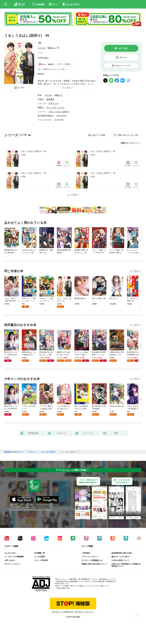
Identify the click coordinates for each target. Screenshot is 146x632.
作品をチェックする (123, 66)
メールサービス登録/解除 (14, 557)
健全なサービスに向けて (120, 557)
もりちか (42, 48)
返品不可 (41, 74)
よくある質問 (40, 557)
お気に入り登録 (98, 135)
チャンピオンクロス (55, 107)
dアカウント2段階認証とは (92, 560)
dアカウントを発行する (62, 612)
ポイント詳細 (63, 64)
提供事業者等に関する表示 (121, 553)
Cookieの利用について (120, 560)
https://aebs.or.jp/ (63, 588)
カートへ (123, 57)
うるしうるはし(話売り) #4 (102, 173)
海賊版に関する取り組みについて (94, 564)
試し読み (21, 87)
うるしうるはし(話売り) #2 (102, 151)
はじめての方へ (11, 553)
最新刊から (136, 143)
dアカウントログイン (13, 564)
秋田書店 (50, 99)
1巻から (124, 143)
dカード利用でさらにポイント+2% (51, 69)
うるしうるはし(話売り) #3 (33, 173)
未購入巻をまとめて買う (128, 135)
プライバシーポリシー (90, 557)
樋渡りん (52, 48)
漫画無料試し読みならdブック (14, 452)
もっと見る (134, 271)
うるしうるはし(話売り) (59, 111)
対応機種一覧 (40, 553)
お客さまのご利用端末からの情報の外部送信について (126, 565)
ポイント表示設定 (41, 560)
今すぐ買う (123, 48)
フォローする (57, 47)
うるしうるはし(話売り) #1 (33, 151)
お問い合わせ (10, 560)
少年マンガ (53, 103)
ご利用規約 (86, 553)
